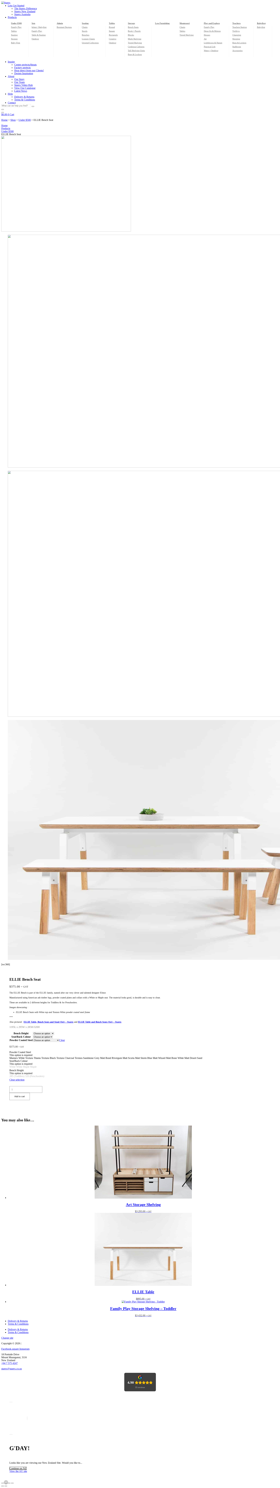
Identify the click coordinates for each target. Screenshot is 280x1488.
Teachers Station (239, 27)
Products (5, 128)
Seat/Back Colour (21, 1036)
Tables (14, 31)
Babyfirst (261, 23)
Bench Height (21, 1033)
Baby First (15, 43)
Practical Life (210, 46)
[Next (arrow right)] (6, 1486)
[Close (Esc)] (12, 1483)
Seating (14, 35)
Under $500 (16, 23)
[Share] (9, 1483)
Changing (236, 35)
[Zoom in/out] (2, 1483)
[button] (143, 5)
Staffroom (236, 46)
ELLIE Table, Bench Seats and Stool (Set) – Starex (48, 1022)
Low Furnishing (162, 23)
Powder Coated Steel (21, 1040)
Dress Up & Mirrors (212, 31)
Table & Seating (39, 35)
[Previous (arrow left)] (2, 1486)
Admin (60, 23)
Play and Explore (212, 23)
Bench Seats (133, 27)
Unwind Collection (90, 43)
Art (205, 39)
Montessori (185, 23)
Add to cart (19, 1096)
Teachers (236, 23)
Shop (13, 120)
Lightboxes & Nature (213, 43)
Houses (207, 35)
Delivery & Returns (18, 1321)
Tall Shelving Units (136, 50)
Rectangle (113, 35)
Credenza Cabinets (136, 46)
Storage (14, 39)
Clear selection (16, 1079)
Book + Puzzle (134, 31)
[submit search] (33, 106)
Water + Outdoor (211, 50)
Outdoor (35, 39)
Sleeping (236, 39)
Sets (33, 23)
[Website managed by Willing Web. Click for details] (6, 1482)
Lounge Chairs (88, 39)
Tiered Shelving (135, 43)
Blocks (131, 35)
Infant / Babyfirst (39, 27)
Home (4, 120)
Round (112, 27)
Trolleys (236, 31)
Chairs (85, 27)
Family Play (16, 27)
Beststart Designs (64, 27)
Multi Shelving (134, 39)
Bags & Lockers (135, 54)
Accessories (237, 50)
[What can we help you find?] (2, 109)
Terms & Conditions (18, 1324)
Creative (112, 39)
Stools (84, 31)
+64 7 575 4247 (9, 1363)
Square (112, 31)
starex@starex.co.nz (11, 1368)
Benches (85, 35)
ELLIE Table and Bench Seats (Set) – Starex (99, 1022)
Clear (62, 1040)
